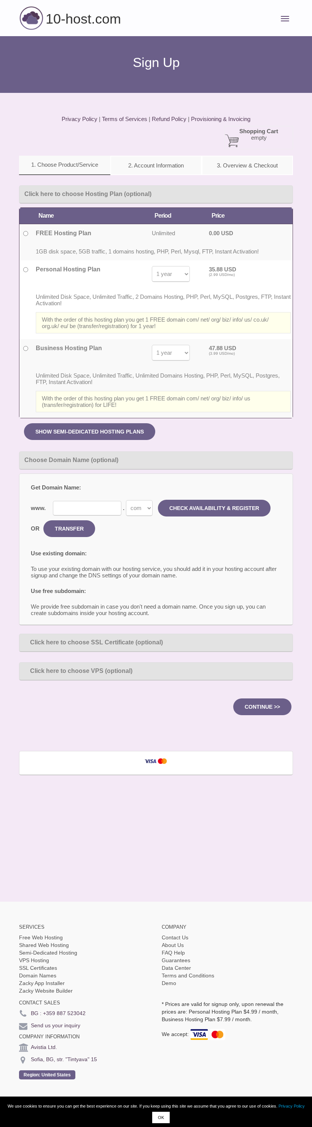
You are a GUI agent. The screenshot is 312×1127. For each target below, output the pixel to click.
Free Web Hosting (41, 937)
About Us (173, 945)
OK (161, 1117)
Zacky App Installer (42, 983)
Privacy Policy (292, 1106)
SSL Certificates (38, 968)
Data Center (176, 968)
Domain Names (37, 975)
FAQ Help (173, 953)
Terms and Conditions (188, 975)
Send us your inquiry (55, 1025)
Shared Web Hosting (44, 945)
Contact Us (175, 937)
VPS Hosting (34, 960)
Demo (169, 983)
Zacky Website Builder (46, 991)
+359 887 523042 (64, 1013)
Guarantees (176, 960)
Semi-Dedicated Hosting (48, 953)
